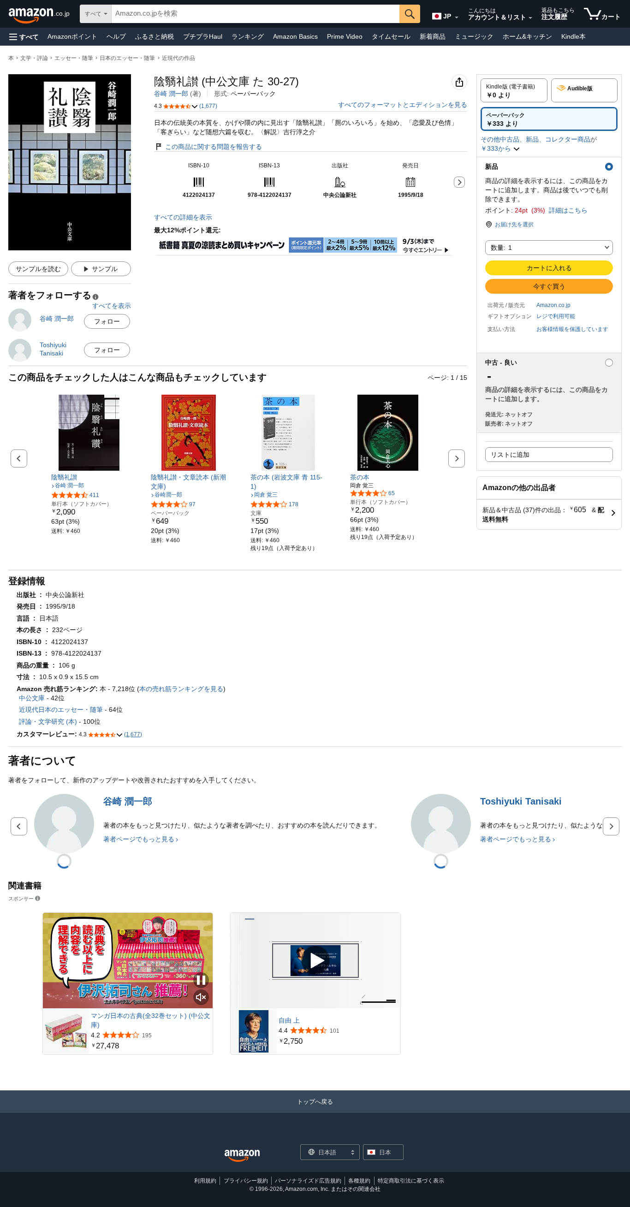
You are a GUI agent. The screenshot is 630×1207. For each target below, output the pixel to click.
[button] (24, 37)
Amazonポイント (72, 36)
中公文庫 (32, 698)
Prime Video (345, 36)
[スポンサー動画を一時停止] (201, 980)
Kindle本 (573, 36)
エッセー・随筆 (73, 58)
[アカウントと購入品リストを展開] (530, 18)
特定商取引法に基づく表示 (411, 1180)
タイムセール (391, 36)
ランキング (248, 36)
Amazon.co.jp (553, 305)
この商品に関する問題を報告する (213, 146)
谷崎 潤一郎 (171, 93)
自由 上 (289, 1020)
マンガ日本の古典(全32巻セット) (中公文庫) (150, 1020)
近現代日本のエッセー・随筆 (61, 709)
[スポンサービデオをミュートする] (201, 997)
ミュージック (474, 36)
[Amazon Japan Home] (242, 1156)
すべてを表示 (111, 305)
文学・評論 (34, 58)
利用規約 (205, 1180)
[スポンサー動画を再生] (315, 960)
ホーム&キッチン (527, 36)
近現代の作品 (178, 58)
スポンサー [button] (21, 898)
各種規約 (359, 1180)
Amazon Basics (295, 36)
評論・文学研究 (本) (48, 721)
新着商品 (433, 36)
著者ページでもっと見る (138, 839)
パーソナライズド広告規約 (308, 1180)
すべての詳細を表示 (183, 217)
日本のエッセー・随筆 (127, 58)
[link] (89, 477)
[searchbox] (255, 14)
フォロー (107, 321)
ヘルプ (116, 36)
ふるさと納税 (154, 36)
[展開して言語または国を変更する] (456, 17)
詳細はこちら (568, 210)
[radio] (514, 90)
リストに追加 (510, 454)
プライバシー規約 (246, 1180)
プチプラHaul (202, 36)
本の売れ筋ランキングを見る (181, 688)
